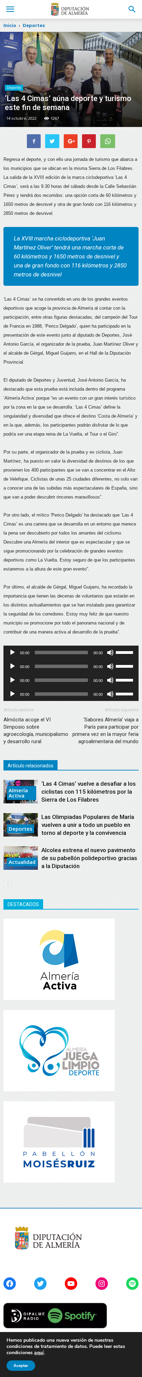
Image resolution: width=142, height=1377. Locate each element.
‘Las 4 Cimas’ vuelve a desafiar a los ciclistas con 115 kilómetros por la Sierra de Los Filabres (88, 791)
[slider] (125, 652)
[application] (71, 652)
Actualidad (22, 861)
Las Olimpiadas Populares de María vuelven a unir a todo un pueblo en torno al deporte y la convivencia (87, 824)
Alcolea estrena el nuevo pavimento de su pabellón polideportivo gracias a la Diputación (89, 858)
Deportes (14, 87)
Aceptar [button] (20, 1365)
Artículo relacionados (30, 765)
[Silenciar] (110, 652)
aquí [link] (39, 1352)
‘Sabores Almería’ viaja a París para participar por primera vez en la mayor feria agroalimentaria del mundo (105, 731)
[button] (132, 9)
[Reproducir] (12, 652)
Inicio (9, 25)
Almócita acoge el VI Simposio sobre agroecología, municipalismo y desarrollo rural (35, 731)
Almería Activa (18, 793)
